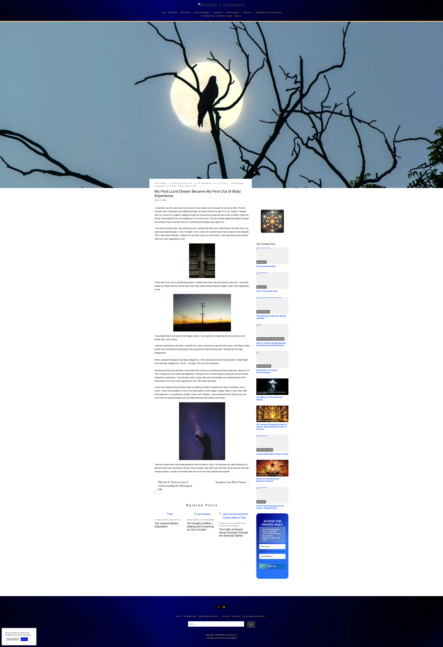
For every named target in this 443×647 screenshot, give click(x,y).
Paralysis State (187, 186)
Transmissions (185, 12)
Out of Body (220, 183)
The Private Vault (208, 16)
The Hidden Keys (189, 616)
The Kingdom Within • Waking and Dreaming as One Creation (200, 526)
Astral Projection (232, 12)
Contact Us (235, 616)
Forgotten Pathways (229, 526)
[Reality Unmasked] (221, 5)
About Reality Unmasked (208, 616)
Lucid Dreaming (203, 183)
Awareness (237, 183)
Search (221, 620)
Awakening (217, 12)
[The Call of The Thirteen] (272, 232)
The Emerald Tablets (201, 12)
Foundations (173, 12)
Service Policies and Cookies (253, 616)
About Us (237, 16)
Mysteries (247, 12)
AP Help (158, 520)
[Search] (251, 624)
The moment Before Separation (166, 525)
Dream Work (193, 520)
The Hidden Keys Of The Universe (269, 12)
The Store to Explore (224, 16)
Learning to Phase (166, 186)
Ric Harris (161, 183)
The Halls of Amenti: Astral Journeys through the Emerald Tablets (233, 532)
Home (163, 12)
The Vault (225, 616)
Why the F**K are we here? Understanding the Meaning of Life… (175, 486)
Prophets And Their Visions (230, 482)
